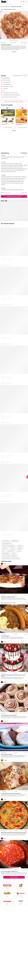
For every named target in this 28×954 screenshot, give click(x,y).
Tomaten (20, 548)
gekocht (20, 546)
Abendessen (15, 541)
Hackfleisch (10, 551)
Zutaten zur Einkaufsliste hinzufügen (15, 101)
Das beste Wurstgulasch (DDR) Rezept (9, 871)
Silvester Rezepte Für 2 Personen (11, 558)
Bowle (14, 553)
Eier (3, 551)
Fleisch (13, 548)
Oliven (19, 551)
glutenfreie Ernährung (8, 546)
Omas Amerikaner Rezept (6, 754)
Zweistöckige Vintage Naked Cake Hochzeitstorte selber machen (13, 675)
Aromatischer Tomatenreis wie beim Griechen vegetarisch (13, 832)
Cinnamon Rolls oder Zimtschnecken (9, 715)
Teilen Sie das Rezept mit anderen (14, 196)
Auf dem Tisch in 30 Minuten (9, 556)
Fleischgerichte (6, 6)
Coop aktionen (4, 124)
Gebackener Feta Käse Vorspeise (8, 596)
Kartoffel (5, 548)
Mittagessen (5, 541)
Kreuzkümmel (5, 553)
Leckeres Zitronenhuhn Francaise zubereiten (11, 793)
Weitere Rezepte (14, 877)
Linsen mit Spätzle (5, 636)
